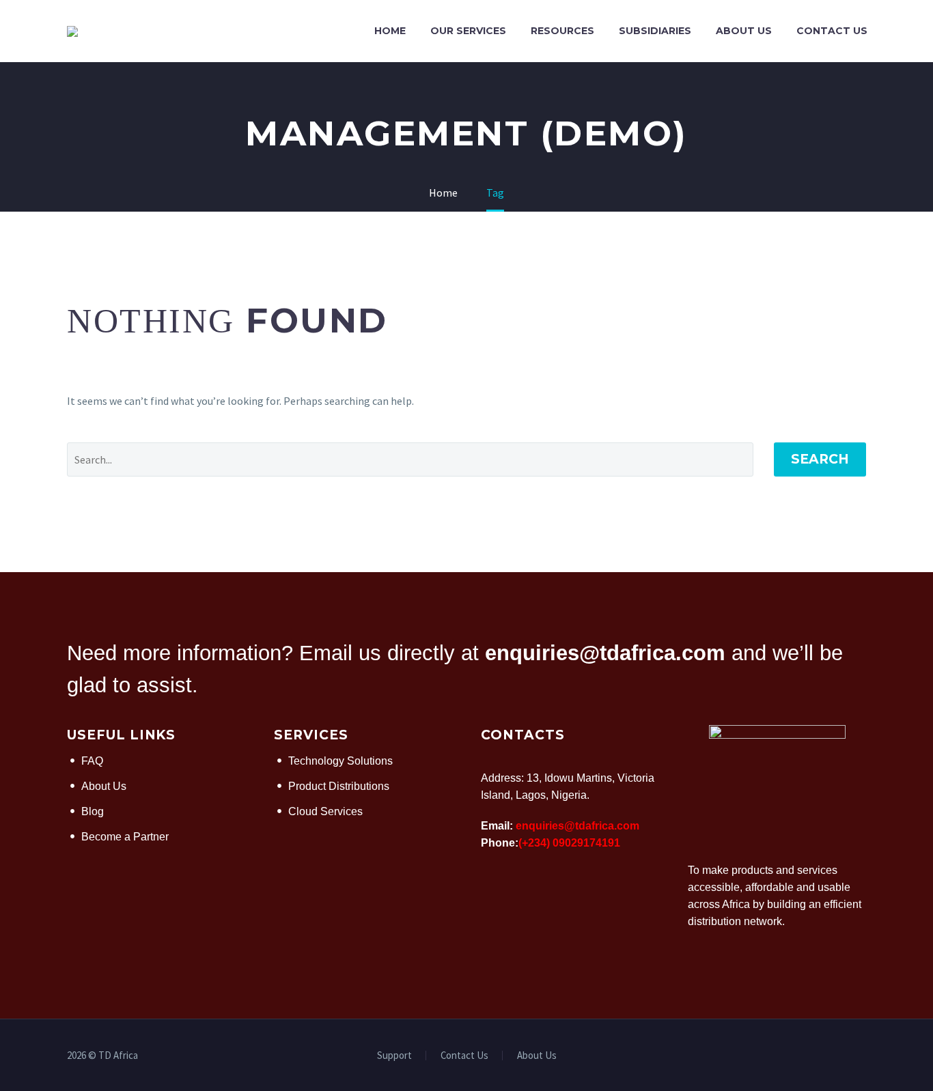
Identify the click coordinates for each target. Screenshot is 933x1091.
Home (390, 31)
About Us (744, 31)
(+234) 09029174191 (569, 843)
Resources (562, 31)
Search (820, 459)
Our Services (468, 31)
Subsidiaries (655, 31)
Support (394, 1056)
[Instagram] (862, 1056)
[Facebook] (826, 1056)
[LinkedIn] (844, 1056)
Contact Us (831, 31)
